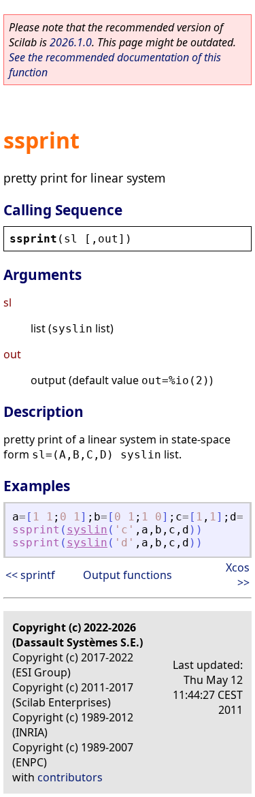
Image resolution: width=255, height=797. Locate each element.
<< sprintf (30, 574)
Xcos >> (238, 575)
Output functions (127, 574)
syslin (87, 529)
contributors (70, 777)
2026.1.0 (71, 42)
